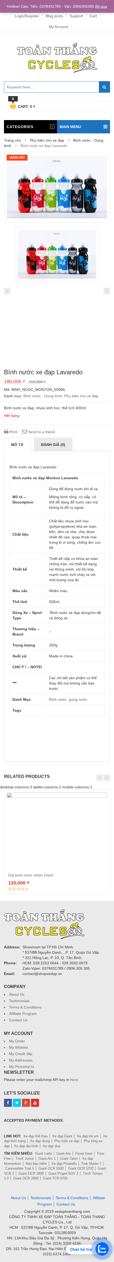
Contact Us (18, 1020)
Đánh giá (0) (53, 444)
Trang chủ (12, 140)
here (74, 1079)
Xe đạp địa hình (26, 1146)
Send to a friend (41, 432)
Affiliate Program (23, 1013)
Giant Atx (63, 1154)
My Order (17, 1041)
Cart (93, 16)
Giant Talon (69, 1159)
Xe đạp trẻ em (88, 1136)
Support (76, 16)
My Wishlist (18, 1047)
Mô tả (17, 444)
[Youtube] (35, 1103)
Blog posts (54, 16)
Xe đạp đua (51, 1146)
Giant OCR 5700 (80, 1168)
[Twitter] (16, 1103)
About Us (16, 994)
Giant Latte (43, 1154)
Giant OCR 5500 (51, 1168)
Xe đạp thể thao (35, 1136)
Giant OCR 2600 (25, 1178)
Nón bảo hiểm (36, 1164)
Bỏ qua (101, 6)
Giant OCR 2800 (31, 1173)
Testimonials (19, 1001)
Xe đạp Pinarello (64, 1164)
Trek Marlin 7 (91, 1164)
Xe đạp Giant (62, 1136)
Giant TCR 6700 (55, 1178)
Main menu (70, 127)
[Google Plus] (25, 1103)
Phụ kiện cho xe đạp (47, 140)
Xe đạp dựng (40, 1141)
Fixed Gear (83, 1154)
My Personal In (21, 1066)
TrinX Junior (24, 1159)
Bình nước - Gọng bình (42, 396)
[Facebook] (7, 1103)
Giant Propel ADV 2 (63, 1173)
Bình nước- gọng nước (68, 699)
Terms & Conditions (25, 1007)
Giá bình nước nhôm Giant (30, 875)
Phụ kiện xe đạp (66, 1141)
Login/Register (27, 16)
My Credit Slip (20, 1054)
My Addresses (21, 1060)
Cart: (23, 106)
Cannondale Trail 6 (19, 1168)
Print (12, 432)
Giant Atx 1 (47, 1159)
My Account (58, 26)
